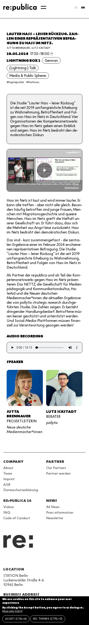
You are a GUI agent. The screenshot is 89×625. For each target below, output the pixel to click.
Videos (8, 507)
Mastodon (28, 559)
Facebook (57, 559)
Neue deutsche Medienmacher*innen (24, 429)
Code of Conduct (16, 518)
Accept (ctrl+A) (16, 618)
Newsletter (54, 518)
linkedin (35, 559)
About (8, 468)
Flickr (43, 559)
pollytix (52, 422)
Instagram (13, 559)
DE (76, 7)
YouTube (5, 559)
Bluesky (20, 559)
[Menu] (43, 7)
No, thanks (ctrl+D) (47, 618)
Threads (50, 559)
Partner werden (58, 473)
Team (7, 473)
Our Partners (56, 468)
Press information (59, 512)
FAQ (6, 512)
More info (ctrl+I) (12, 611)
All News (53, 507)
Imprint (9, 479)
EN (83, 7)
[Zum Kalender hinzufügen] (51, 53)
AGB (6, 484)
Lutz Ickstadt (41, 47)
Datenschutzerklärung (20, 490)
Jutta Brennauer (18, 47)
